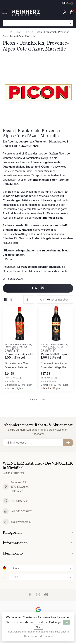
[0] (71, 12)
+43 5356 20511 (20, 500)
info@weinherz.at (21, 521)
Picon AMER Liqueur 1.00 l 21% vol (56, 356)
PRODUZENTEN (20, 31)
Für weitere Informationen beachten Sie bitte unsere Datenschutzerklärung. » (38, 633)
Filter (35, 288)
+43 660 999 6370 (21, 511)
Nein (38, 627)
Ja (66, 622)
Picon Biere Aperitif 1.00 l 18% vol (19, 356)
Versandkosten (12, 381)
